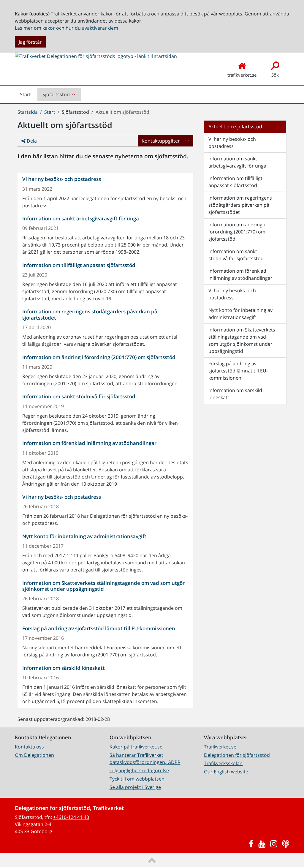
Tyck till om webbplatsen (137, 779)
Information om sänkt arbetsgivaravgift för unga (237, 162)
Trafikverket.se (220, 746)
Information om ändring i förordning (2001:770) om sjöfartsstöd (236, 231)
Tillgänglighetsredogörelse (139, 770)
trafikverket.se (241, 75)
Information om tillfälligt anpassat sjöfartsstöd (235, 182)
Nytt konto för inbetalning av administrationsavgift (240, 313)
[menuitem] (59, 94)
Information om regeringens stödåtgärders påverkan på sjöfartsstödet (240, 205)
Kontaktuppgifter (161, 141)
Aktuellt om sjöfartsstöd (235, 126)
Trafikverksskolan (223, 763)
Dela (31, 141)
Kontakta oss (29, 746)
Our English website (226, 771)
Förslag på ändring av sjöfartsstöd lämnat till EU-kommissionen (238, 370)
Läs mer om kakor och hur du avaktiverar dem (66, 28)
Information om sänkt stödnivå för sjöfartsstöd (236, 255)
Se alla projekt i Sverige (135, 787)
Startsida (28, 112)
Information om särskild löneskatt (235, 394)
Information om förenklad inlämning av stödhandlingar (240, 274)
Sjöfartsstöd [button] (56, 94)
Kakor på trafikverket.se (136, 746)
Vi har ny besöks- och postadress (232, 142)
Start (28, 96)
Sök (275, 75)
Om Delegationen (34, 755)
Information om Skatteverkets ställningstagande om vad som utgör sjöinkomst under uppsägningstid (241, 340)
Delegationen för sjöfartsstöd (237, 755)
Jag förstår (30, 42)
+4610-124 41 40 (71, 817)
